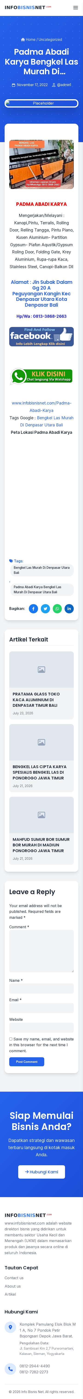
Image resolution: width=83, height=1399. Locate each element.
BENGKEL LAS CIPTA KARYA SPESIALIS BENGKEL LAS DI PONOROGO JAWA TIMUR (40, 772)
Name (16, 980)
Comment (19, 927)
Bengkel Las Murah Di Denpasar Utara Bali (42, 570)
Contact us (14, 1278)
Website (16, 1019)
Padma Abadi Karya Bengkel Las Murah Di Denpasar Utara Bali (37, 589)
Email (15, 1000)
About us (13, 1286)
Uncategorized (50, 39)
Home (30, 39)
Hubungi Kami (43, 1172)
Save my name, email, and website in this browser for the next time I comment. (41, 1045)
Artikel (10, 1294)
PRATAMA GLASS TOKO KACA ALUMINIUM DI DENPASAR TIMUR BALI (36, 699)
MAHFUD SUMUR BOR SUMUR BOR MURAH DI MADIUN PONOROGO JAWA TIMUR (41, 845)
